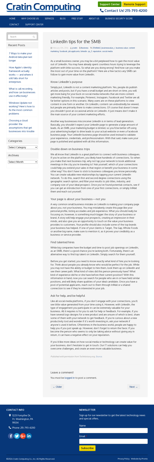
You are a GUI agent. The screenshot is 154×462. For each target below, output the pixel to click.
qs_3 (90, 51)
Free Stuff (77, 18)
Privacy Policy (123, 459)
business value (122, 48)
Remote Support (134, 4)
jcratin (74, 48)
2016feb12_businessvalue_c (103, 48)
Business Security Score (119, 18)
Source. (99, 356)
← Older (57, 386)
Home (12, 18)
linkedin (84, 51)
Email (83, 436)
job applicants (74, 51)
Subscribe (87, 448)
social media (107, 51)
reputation (97, 51)
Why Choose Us (30, 18)
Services (49, 18)
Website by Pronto (139, 459)
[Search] (34, 36)
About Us (94, 18)
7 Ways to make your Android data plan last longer (20, 57)
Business (84, 48)
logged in (70, 377)
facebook (63, 51)
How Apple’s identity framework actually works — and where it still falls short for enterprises (21, 74)
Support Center (110, 4)
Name (82, 425)
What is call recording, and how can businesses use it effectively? (22, 92)
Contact (14, 24)
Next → (133, 386)
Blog (63, 18)
